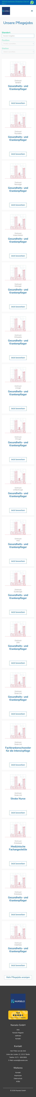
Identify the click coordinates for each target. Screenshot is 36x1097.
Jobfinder (18, 1036)
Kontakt (18, 1039)
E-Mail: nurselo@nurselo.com (18, 1060)
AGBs (18, 1081)
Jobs (18, 1030)
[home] (5, 11)
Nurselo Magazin (18, 1033)
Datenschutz (18, 1079)
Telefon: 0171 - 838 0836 (18, 1057)
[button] (32, 11)
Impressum (18, 1076)
